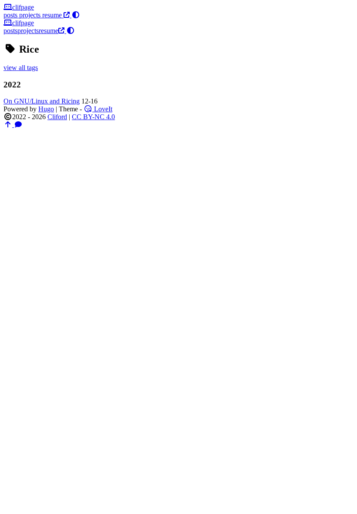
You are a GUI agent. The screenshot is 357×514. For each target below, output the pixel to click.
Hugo (46, 109)
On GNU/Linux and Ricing (41, 101)
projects (30, 15)
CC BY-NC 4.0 (93, 116)
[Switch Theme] (75, 15)
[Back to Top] (8, 124)
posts (11, 15)
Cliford (57, 116)
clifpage (23, 7)
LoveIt (102, 109)
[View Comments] (18, 124)
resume (53, 15)
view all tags (20, 67)
